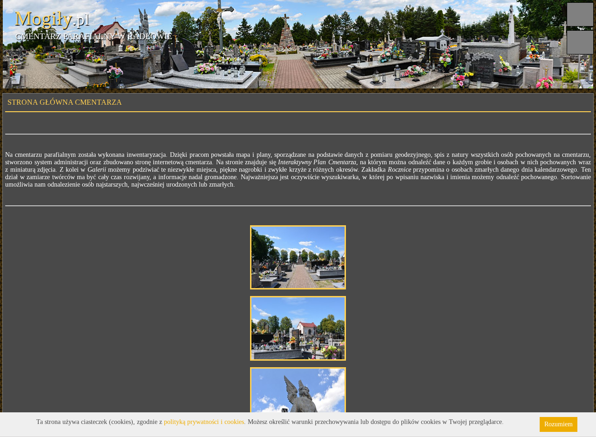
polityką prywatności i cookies (204, 421)
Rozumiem (558, 424)
